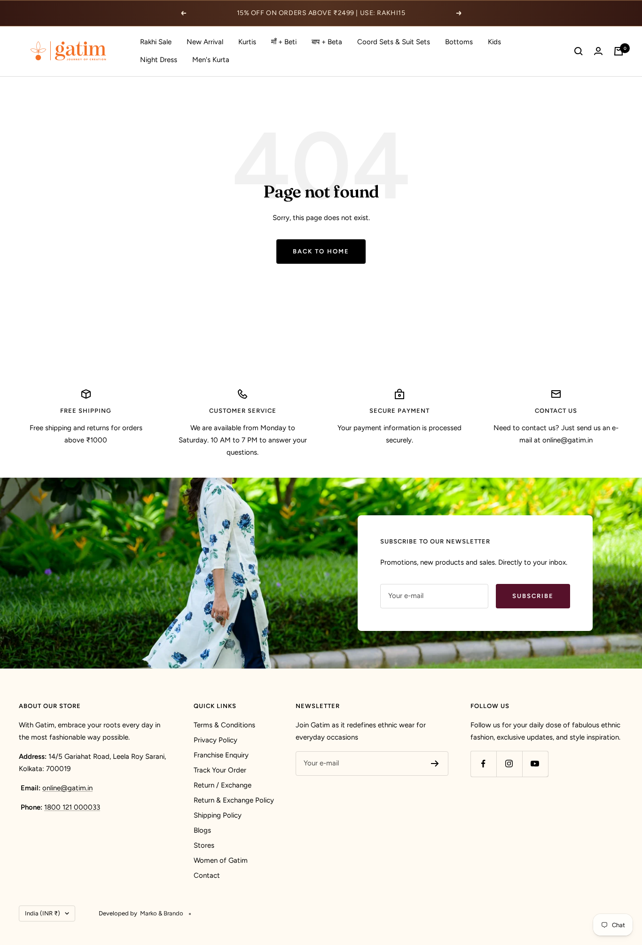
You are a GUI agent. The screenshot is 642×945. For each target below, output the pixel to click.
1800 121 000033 (72, 807)
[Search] (578, 51)
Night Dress (158, 59)
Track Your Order (220, 770)
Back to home (321, 251)
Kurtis (247, 42)
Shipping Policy (218, 815)
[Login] (598, 51)
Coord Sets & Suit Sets (393, 42)
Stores (204, 845)
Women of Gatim (221, 860)
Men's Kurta (210, 59)
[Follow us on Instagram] (509, 764)
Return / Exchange (222, 785)
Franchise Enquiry (221, 755)
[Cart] (618, 51)
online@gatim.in (67, 788)
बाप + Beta (327, 42)
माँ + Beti (284, 42)
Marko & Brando (161, 913)
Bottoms (459, 42)
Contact (207, 875)
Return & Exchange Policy (234, 800)
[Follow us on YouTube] (535, 764)
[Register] (435, 763)
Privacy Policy (215, 740)
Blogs (202, 830)
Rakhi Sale (156, 42)
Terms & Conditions (224, 725)
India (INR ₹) (42, 913)
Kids (494, 42)
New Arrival (205, 42)
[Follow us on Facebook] (483, 764)
